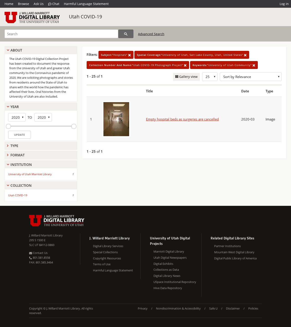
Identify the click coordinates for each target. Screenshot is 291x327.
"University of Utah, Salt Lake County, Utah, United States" (190, 55)
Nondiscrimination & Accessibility (178, 308)
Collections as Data (166, 270)
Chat (55, 4)
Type (14, 145)
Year (14, 106)
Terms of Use (101, 264)
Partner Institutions (227, 246)
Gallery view (188, 76)
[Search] (125, 34)
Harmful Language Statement (86, 4)
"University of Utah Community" (223, 65)
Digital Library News (166, 276)
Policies (253, 308)
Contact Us (40, 253)
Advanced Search (151, 34)
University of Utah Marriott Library (30, 174)
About (16, 50)
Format (17, 155)
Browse (23, 4)
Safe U (213, 308)
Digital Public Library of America (235, 258)
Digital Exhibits (163, 264)
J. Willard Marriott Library (46, 235)
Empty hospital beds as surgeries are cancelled (182, 119)
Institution (21, 164)
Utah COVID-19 (85, 16)
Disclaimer (233, 308)
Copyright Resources (107, 258)
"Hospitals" (114, 55)
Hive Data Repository (167, 288)
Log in (284, 4)
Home (9, 4)
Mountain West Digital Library (234, 252)
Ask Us (39, 4)
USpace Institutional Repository (174, 282)
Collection (21, 185)
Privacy (143, 308)
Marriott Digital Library (168, 251)
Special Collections (105, 252)
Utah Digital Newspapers (170, 258)
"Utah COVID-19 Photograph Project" (136, 65)
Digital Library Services (108, 246)
